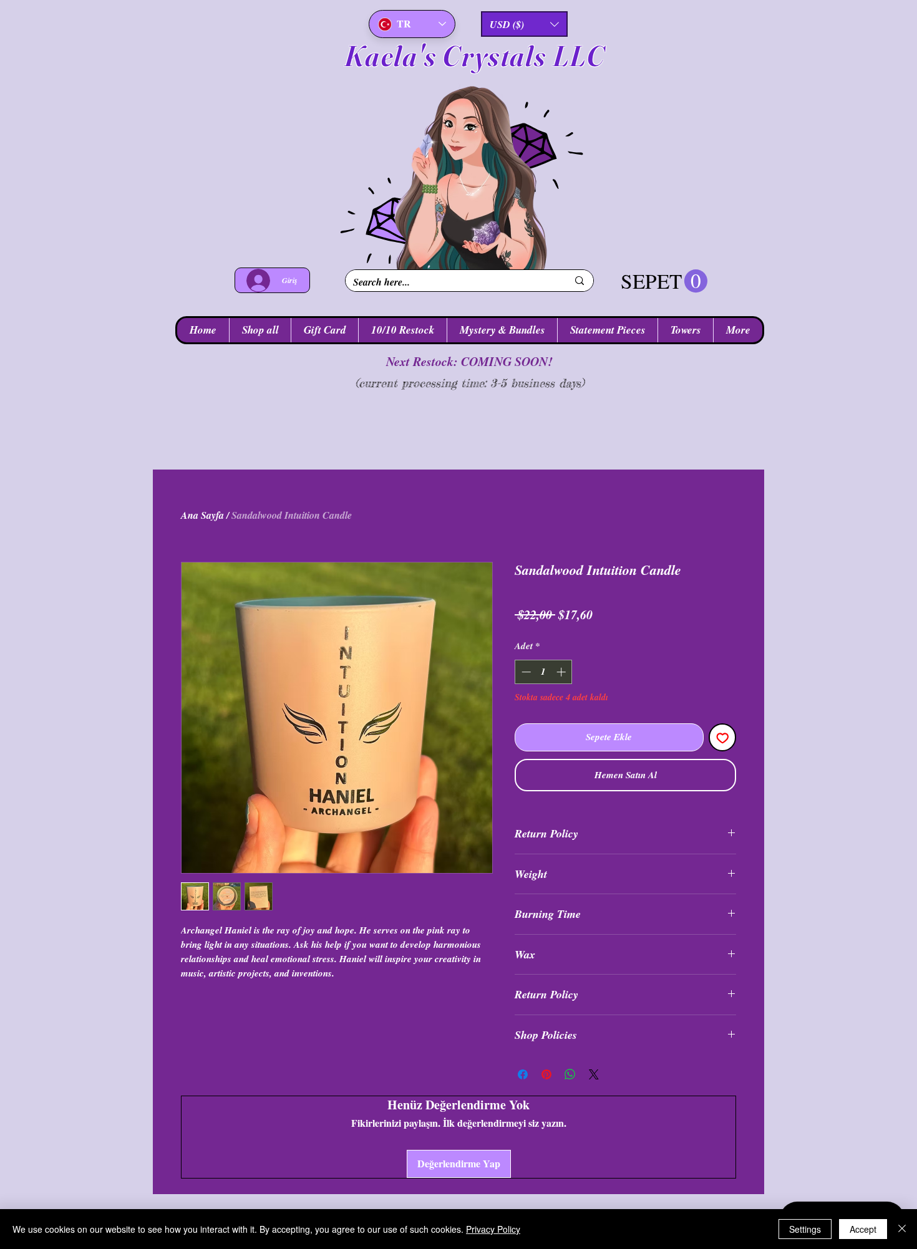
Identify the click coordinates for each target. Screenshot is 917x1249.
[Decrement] (525, 671)
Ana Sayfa (202, 515)
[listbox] (524, 24)
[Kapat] (902, 1229)
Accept (863, 1229)
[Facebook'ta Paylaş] (522, 1074)
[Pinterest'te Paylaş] (546, 1074)
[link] (664, 281)
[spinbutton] (543, 671)
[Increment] (562, 671)
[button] (524, 24)
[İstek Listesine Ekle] (723, 737)
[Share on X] (593, 1074)
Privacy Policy (493, 1229)
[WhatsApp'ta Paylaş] (570, 1074)
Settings (805, 1229)
